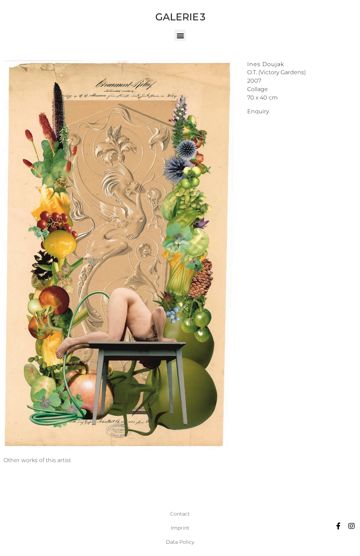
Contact (180, 514)
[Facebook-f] (338, 526)
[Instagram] (351, 526)
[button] (180, 35)
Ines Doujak (265, 64)
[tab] (37, 460)
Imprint (180, 528)
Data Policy (180, 542)
